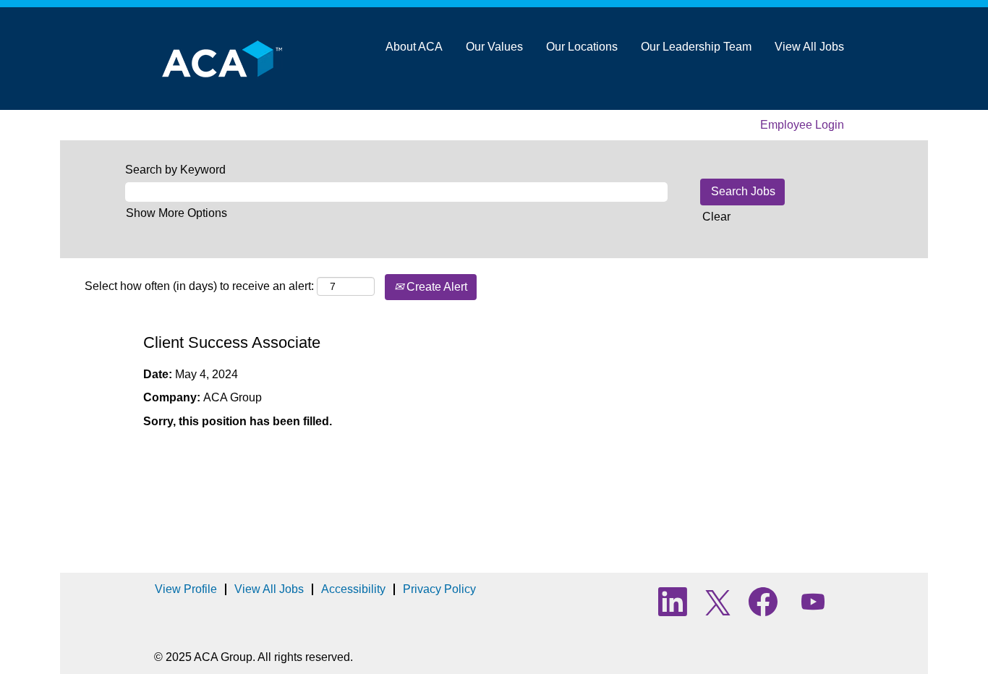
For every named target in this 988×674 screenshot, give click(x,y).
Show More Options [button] (176, 213)
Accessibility (353, 589)
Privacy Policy (439, 589)
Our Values (494, 46)
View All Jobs (809, 46)
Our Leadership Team (696, 46)
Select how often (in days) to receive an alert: (199, 286)
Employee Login (802, 125)
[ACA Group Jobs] (217, 58)
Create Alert (435, 287)
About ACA (414, 46)
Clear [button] (716, 216)
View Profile (186, 589)
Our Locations (582, 46)
